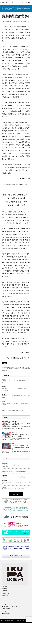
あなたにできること (7, 593)
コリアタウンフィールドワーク (10, 606)
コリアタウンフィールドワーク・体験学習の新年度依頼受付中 (20, 447)
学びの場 (5, 590)
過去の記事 (16, 494)
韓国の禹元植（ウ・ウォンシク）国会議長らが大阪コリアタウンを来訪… (16, 389)
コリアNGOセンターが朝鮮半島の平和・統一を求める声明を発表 (16, 396)
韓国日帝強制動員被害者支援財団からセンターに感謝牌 (16, 367)
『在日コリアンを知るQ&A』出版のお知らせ (12, 410)
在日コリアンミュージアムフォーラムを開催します (14, 477)
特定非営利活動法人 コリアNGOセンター (14, 620)
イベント (5, 604)
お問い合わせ (6, 613)
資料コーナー (6, 595)
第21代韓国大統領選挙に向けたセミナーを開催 (13, 489)
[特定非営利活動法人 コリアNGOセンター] (15, 2)
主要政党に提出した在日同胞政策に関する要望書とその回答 (16, 381)
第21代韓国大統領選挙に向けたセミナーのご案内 (21, 435)
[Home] (2, 7)
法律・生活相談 (6, 608)
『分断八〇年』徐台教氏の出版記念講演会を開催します (15, 471)
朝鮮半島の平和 (19, 21)
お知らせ (5, 21)
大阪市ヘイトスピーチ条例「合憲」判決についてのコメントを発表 (16, 404)
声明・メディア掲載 (11, 21)
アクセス (5, 611)
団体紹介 (5, 586)
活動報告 (24, 21)
